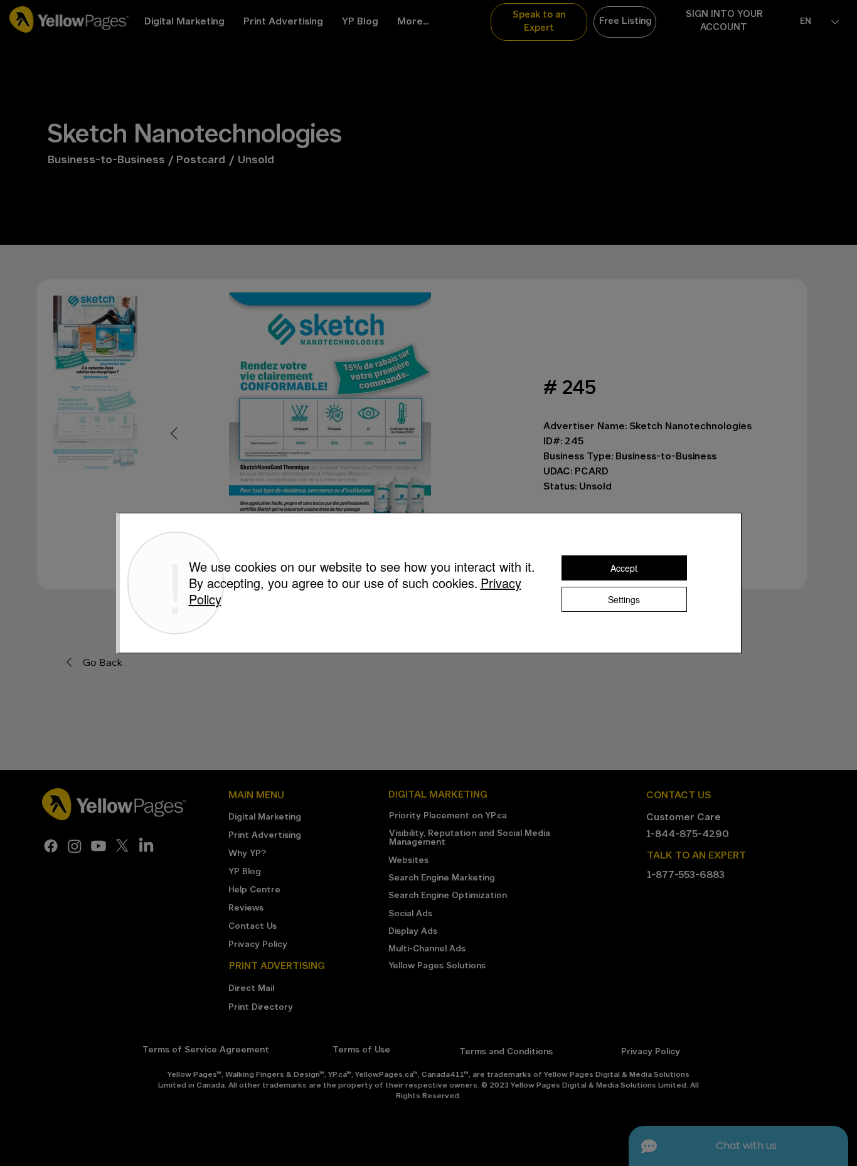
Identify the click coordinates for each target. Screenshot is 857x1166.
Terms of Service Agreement (205, 1050)
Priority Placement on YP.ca (448, 816)
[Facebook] (51, 846)
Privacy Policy (257, 944)
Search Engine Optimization (447, 896)
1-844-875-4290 (687, 835)
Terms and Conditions (506, 1052)
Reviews (245, 908)
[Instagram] (74, 846)
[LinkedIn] (146, 846)
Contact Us (252, 926)
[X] (122, 846)
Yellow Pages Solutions (437, 966)
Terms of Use (361, 1050)
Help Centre (254, 890)
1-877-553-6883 (686, 875)
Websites (408, 860)
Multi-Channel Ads (427, 949)
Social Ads (410, 914)
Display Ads (412, 931)
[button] (539, 22)
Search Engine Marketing (441, 878)
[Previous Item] (173, 434)
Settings (624, 599)
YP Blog (244, 872)
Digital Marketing (264, 817)
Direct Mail (251, 988)
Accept (623, 568)
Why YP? (247, 853)
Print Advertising (264, 835)
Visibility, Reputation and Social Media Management (469, 838)
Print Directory (260, 1007)
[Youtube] (98, 846)
